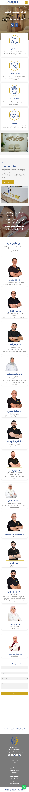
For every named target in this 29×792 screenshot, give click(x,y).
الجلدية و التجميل (15, 73)
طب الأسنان (14, 48)
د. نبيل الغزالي (14, 311)
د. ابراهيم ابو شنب (14, 441)
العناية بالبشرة (14, 98)
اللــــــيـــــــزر (14, 123)
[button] (26, 2)
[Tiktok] (20, 755)
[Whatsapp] (16, 25)
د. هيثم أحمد (14, 344)
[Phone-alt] (12, 25)
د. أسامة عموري (15, 411)
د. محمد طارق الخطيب (14, 534)
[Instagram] (9, 755)
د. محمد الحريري (14, 563)
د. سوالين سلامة (14, 374)
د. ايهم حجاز (14, 470)
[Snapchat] (17, 755)
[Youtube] (14, 755)
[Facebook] (12, 755)
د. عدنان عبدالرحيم (14, 591)
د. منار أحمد (14, 624)
